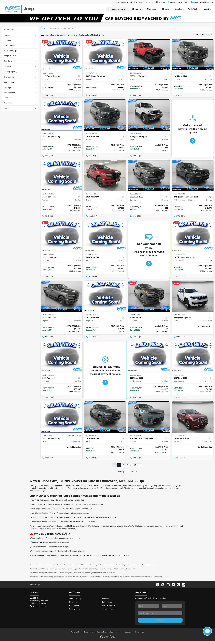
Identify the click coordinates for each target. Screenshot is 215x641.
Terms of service (108, 609)
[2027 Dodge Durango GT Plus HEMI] (61, 115)
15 (135, 465)
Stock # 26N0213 (135, 435)
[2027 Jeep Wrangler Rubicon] (61, 235)
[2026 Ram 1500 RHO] (105, 417)
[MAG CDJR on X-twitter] (162, 584)
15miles (208, 381)
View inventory (75, 598)
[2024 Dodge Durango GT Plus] (61, 417)
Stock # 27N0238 (91, 73)
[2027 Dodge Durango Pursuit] (61, 54)
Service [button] (178, 9)
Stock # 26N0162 (135, 73)
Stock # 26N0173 (91, 435)
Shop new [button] (136, 9)
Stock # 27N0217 (179, 375)
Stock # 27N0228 (48, 375)
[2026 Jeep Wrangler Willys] (149, 54)
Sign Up (160, 620)
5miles (78, 79)
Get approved (74, 605)
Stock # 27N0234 (91, 315)
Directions (73, 602)
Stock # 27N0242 (48, 73)
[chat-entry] (207, 631)
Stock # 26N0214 (91, 254)
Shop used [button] (151, 9)
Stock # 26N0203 (179, 73)
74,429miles (75, 441)
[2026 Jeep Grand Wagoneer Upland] (149, 417)
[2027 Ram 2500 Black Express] (149, 356)
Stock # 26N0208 (179, 194)
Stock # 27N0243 (48, 254)
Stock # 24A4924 (47, 435)
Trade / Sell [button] (192, 9)
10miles (164, 139)
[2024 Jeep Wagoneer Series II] (193, 296)
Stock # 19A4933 (179, 435)
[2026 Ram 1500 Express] (193, 54)
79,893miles (207, 320)
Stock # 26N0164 (135, 134)
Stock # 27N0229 (135, 375)
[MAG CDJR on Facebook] (156, 584)
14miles (164, 441)
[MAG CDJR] (25, 9)
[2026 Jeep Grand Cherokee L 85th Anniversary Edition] (193, 175)
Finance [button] (165, 9)
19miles (164, 200)
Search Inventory (119, 9)
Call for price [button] (206, 326)
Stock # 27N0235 (48, 134)
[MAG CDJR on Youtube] (167, 584)
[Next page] (140, 465)
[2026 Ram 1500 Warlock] (61, 175)
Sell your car (107, 602)
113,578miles (206, 441)
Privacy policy (74, 609)
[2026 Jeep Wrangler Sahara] (149, 115)
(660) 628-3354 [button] (39, 606)
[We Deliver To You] (107, 18)
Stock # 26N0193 (91, 134)
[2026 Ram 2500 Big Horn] (149, 296)
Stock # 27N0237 (179, 254)
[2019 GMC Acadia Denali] (193, 417)
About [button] (206, 9)
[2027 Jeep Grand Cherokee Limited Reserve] (193, 235)
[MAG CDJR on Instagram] (172, 584)
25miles (208, 79)
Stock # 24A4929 (179, 315)
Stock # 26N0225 (91, 194)
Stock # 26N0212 (48, 194)
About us (105, 598)
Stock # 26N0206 (135, 194)
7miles (165, 79)
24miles (121, 139)
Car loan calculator (109, 605)
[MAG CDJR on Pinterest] (177, 584)
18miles (121, 200)
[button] (150, 2)
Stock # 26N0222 (48, 315)
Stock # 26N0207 (135, 315)
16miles (77, 320)
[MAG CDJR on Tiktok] (182, 584)
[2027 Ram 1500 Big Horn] (105, 296)
